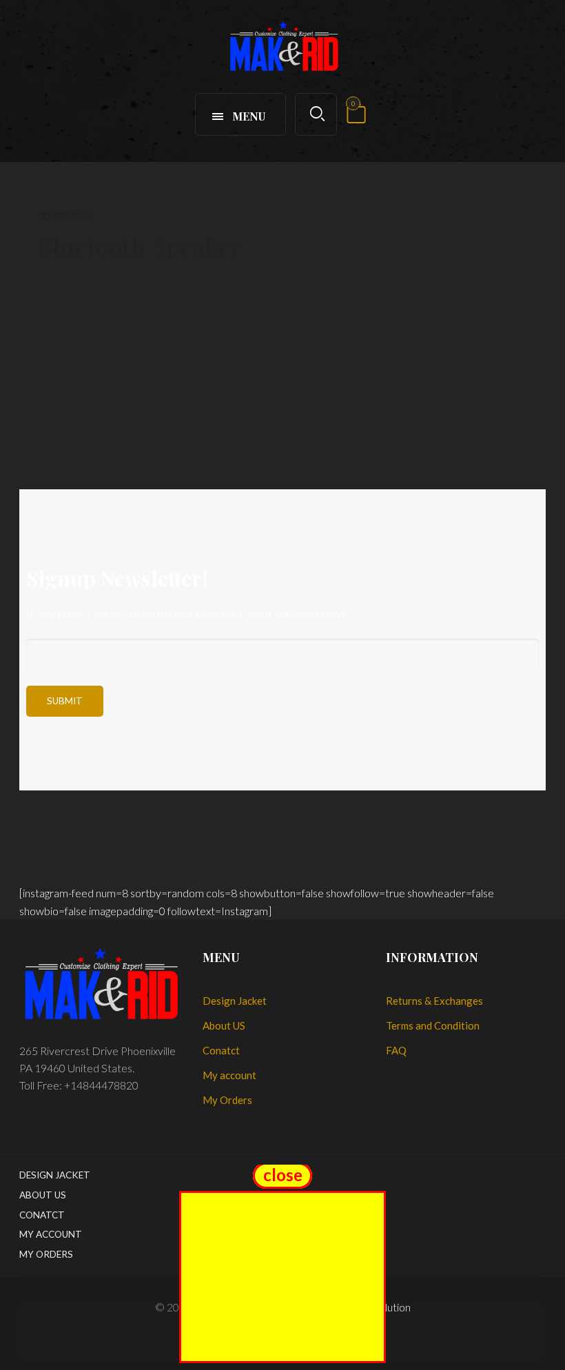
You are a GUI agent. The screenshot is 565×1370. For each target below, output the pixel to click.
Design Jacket (235, 1000)
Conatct (221, 1050)
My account (229, 1075)
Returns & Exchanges (434, 1000)
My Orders (227, 1100)
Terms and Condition (433, 1025)
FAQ (396, 1050)
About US (224, 1025)
